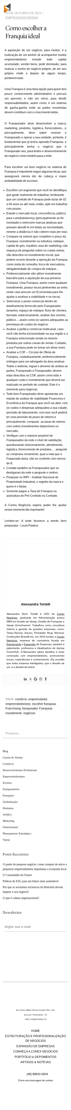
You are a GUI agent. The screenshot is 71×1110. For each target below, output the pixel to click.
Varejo (6, 839)
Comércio (8, 763)
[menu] (65, 8)
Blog (5, 751)
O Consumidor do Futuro (17, 874)
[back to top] (66, 1103)
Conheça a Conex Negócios (35, 1051)
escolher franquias (44, 703)
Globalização (10, 801)
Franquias (45, 708)
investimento (13, 713)
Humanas (8, 808)
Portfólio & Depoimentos (35, 1056)
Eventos (7, 782)
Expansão (30, 644)
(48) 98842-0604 (37, 1074)
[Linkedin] (25, 679)
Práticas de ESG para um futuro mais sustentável (30, 881)
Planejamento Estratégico (17, 833)
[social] (26, 1096)
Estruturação (14, 644)
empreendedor (37, 699)
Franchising (13, 708)
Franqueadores (11, 789)
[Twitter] (30, 679)
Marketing (8, 820)
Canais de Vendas (13, 757)
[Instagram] (40, 679)
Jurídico (7, 814)
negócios (29, 713)
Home (35, 1030)
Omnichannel (10, 827)
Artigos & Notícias (35, 1062)
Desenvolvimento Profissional (20, 770)
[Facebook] (45, 679)
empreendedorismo (18, 703)
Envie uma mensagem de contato (35, 1080)
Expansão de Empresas (35, 1046)
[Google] (35, 679)
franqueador (30, 708)
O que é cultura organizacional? (21, 897)
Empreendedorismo (21, 17)
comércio (21, 699)
